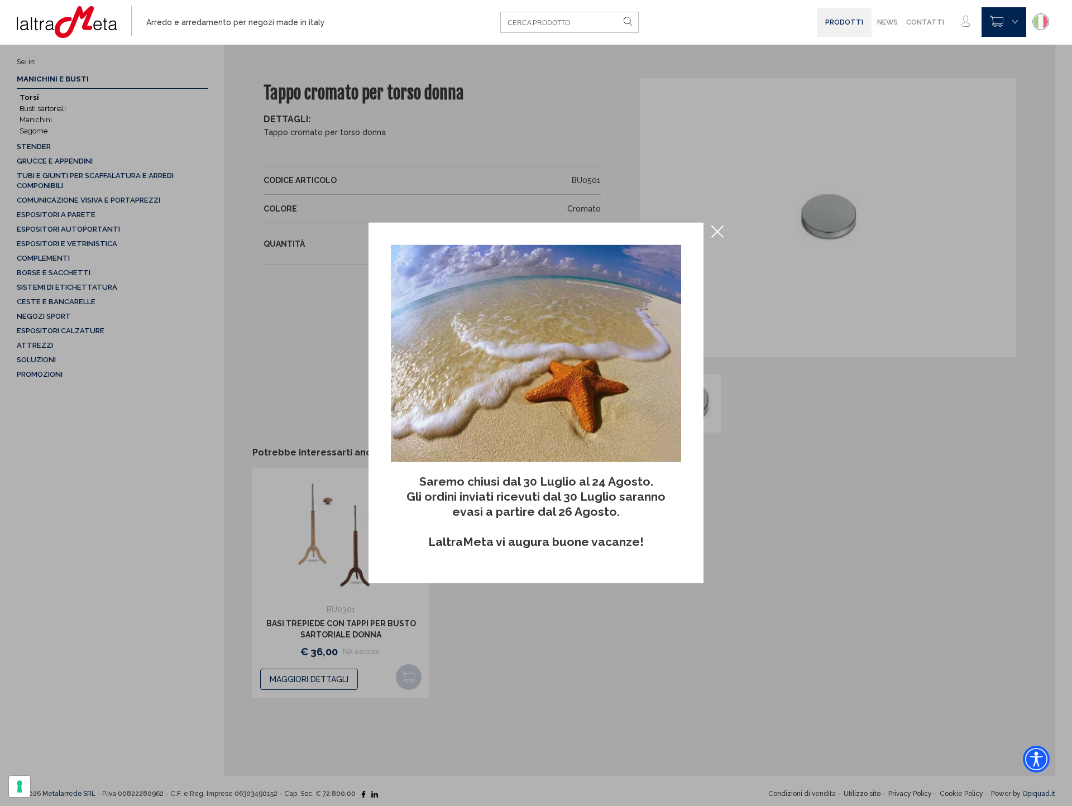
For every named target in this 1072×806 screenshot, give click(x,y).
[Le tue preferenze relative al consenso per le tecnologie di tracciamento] (19, 786)
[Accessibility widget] (1036, 759)
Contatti (925, 22)
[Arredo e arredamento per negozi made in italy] (74, 22)
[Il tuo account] (966, 21)
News (887, 22)
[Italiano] (1040, 21)
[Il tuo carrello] (1004, 22)
